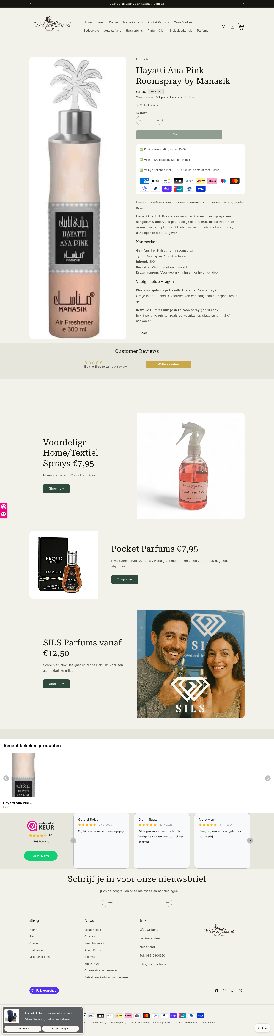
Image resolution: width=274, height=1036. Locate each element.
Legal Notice (92, 929)
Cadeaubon (37, 949)
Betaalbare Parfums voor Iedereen (107, 977)
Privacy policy (118, 1023)
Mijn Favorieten (39, 956)
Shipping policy (162, 1023)
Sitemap (89, 956)
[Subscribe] (167, 902)
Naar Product (22, 1028)
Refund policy (98, 1023)
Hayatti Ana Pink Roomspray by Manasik (22, 803)
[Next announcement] (243, 3)
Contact (34, 943)
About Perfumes (95, 949)
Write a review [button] (168, 364)
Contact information (186, 1023)
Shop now (56, 488)
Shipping (161, 97)
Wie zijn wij (91, 963)
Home (33, 929)
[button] (184, 22)
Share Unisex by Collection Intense (47, 1019)
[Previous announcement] (30, 3)
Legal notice (208, 1023)
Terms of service (139, 1023)
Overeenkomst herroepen (101, 970)
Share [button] (144, 332)
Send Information (95, 943)
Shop (32, 936)
